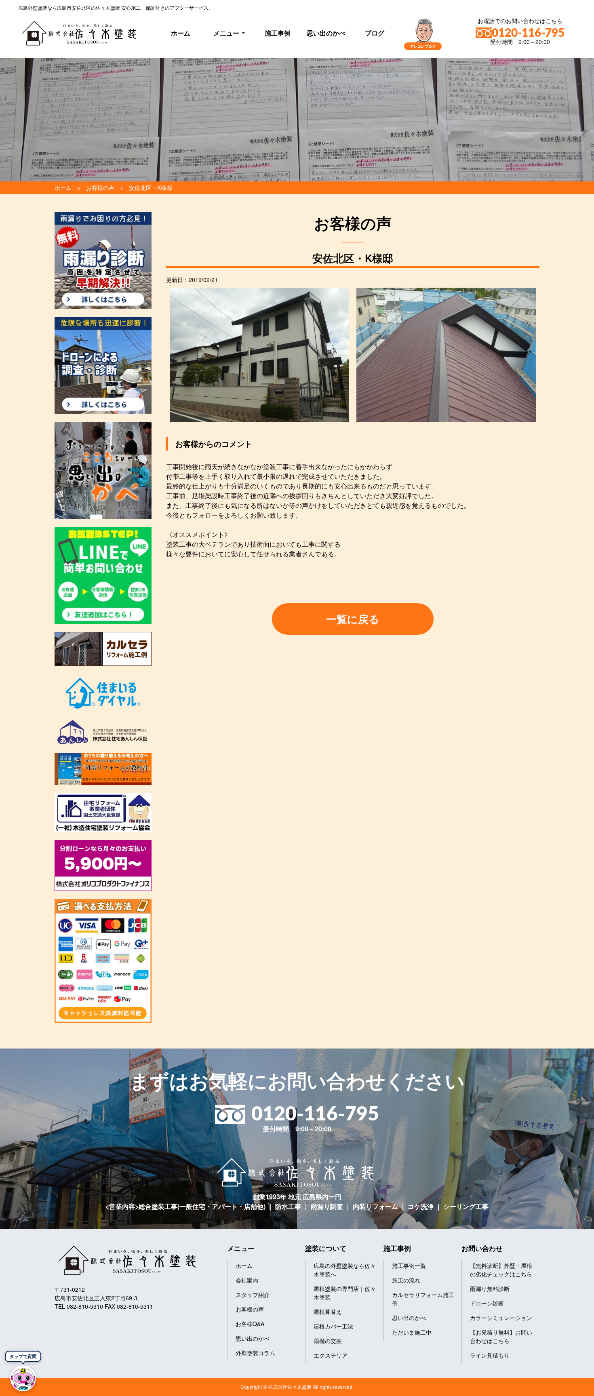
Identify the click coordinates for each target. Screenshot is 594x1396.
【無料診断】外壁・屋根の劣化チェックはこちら (501, 1269)
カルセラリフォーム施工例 (423, 1299)
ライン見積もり (490, 1355)
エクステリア (331, 1355)
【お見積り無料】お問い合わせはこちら (501, 1336)
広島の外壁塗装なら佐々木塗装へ (345, 1269)
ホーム (180, 33)
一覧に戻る (352, 618)
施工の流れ (406, 1280)
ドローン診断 (487, 1303)
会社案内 (247, 1280)
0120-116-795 (528, 33)
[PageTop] (567, 1387)
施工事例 (278, 33)
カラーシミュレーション (501, 1318)
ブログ (374, 33)
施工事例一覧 (409, 1265)
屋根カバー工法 (333, 1326)
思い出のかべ (326, 33)
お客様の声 (250, 1309)
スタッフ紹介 (253, 1295)
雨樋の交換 (328, 1341)
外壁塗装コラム (255, 1353)
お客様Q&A (250, 1324)
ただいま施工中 (412, 1332)
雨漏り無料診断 (490, 1288)
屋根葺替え (328, 1312)
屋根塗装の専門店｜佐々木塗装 (345, 1292)
